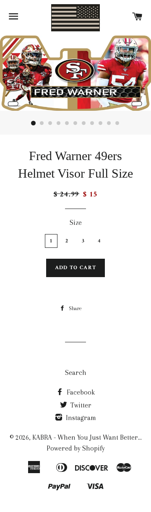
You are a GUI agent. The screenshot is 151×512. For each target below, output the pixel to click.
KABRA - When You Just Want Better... (87, 437)
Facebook (80, 392)
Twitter (80, 405)
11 (117, 123)
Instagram (80, 418)
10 (109, 123)
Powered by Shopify (76, 448)
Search (75, 373)
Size (76, 223)
